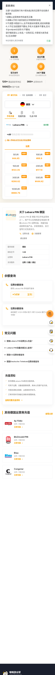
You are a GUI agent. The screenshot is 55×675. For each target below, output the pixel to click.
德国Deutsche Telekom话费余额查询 (23, 361)
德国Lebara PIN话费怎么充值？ (20, 341)
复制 (22, 294)
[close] (49, 5)
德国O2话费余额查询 (15, 355)
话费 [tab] (27, 146)
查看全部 (49, 414)
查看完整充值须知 (12, 400)
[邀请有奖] (50, 313)
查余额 (46, 125)
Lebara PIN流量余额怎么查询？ (20, 348)
